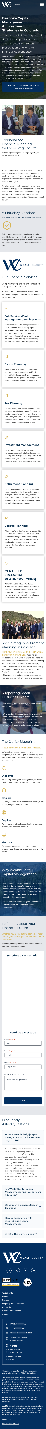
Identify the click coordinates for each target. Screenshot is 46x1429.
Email (9, 1051)
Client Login (6, 1314)
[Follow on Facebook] (9, 1270)
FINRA (4, 1401)
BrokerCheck (31, 1373)
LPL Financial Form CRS (10, 1424)
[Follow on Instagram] (17, 1270)
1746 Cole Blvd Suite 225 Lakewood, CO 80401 (18, 1338)
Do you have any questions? (14, 1074)
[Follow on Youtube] (33, 1270)
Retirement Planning (19, 484)
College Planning (16, 525)
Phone (10, 1063)
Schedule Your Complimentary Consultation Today (23, 86)
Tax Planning (13, 403)
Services (5, 1300)
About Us (5, 1296)
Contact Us (6, 1307)
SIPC (9, 1401)
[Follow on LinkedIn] (25, 1270)
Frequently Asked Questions (13, 1304)
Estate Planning (15, 364)
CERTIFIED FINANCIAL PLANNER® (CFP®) (20, 575)
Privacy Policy (7, 1419)
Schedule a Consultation (11, 1311)
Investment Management (22, 444)
